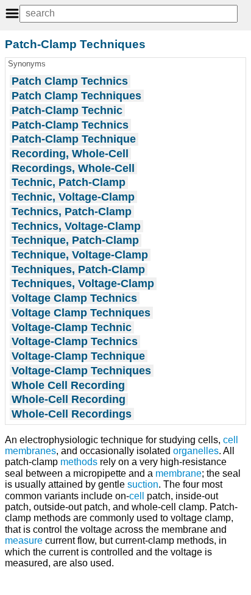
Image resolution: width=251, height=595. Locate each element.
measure (24, 540)
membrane (178, 473)
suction (142, 484)
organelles (196, 451)
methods (78, 462)
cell (136, 496)
